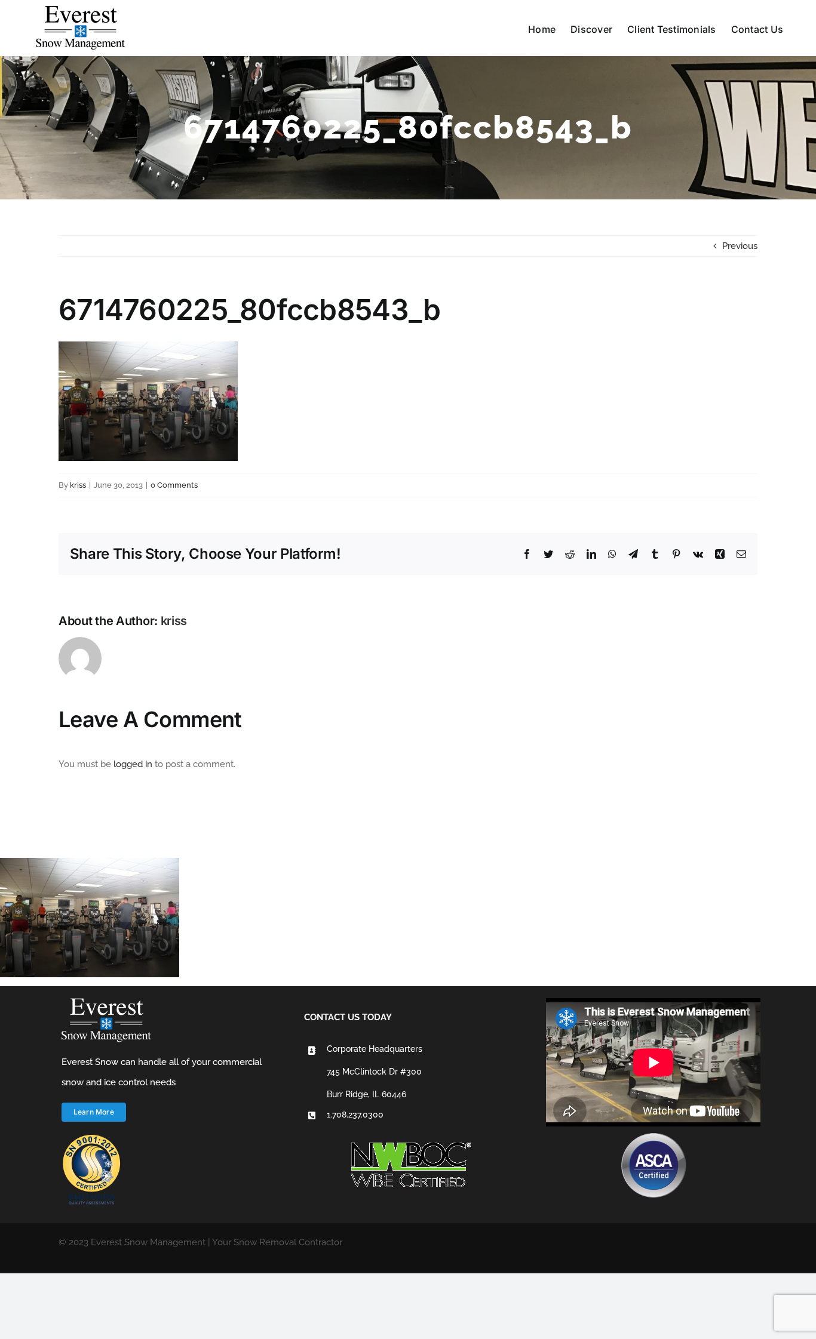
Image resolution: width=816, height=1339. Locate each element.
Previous (739, 246)
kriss (78, 485)
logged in (132, 764)
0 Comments (174, 485)
